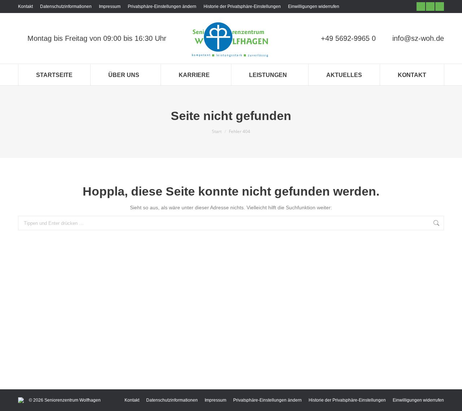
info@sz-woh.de (418, 38)
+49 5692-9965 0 (348, 38)
